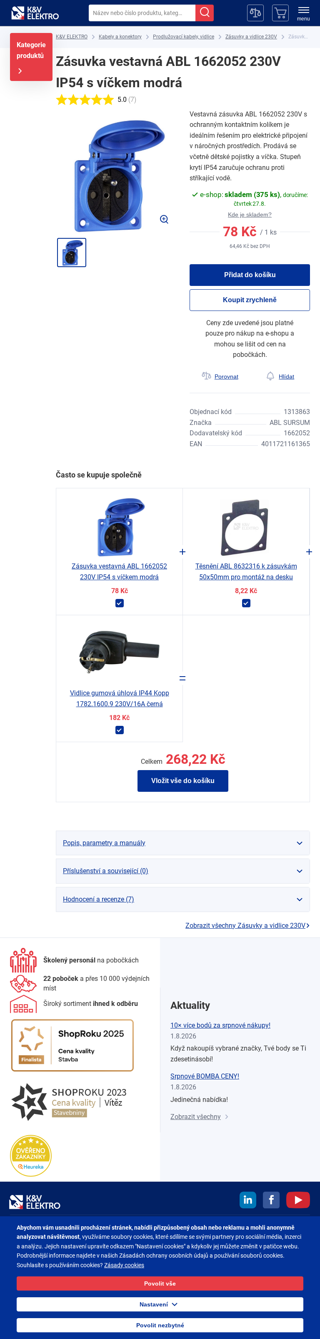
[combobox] (142, 13)
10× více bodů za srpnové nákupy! (220, 1025)
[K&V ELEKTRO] (35, 13)
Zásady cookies (124, 1265)
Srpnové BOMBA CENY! (204, 1076)
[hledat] (204, 13)
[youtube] (298, 1201)
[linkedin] (248, 1201)
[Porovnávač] (255, 13)
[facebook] (271, 1201)
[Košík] (280, 13)
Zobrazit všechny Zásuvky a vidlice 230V (245, 926)
